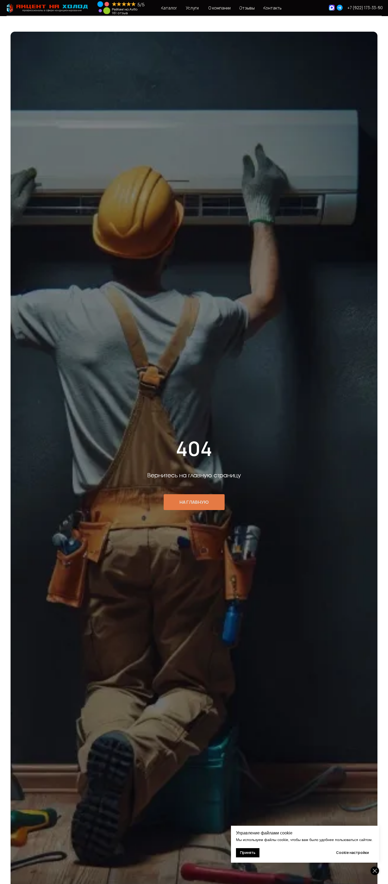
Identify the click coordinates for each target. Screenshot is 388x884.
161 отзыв (120, 13)
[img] (103, 7)
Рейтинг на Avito (125, 9)
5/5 (141, 5)
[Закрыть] (375, 871)
